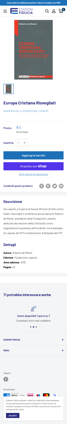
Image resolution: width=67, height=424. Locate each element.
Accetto (13, 415)
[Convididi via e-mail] (61, 185)
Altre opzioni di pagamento (33, 174)
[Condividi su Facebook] (41, 185)
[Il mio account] (53, 11)
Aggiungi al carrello (33, 155)
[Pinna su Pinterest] (48, 185)
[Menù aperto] (5, 11)
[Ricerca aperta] (47, 11)
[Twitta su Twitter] (54, 185)
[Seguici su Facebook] (5, 379)
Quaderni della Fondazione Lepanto (25, 111)
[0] (61, 11)
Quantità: (8, 142)
